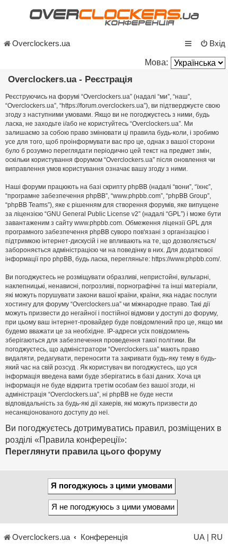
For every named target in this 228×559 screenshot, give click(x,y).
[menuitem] (212, 43)
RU (217, 537)
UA (199, 537)
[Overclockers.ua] (114, 17)
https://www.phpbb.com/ (186, 259)
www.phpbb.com (98, 223)
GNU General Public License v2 (92, 214)
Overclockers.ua (41, 43)
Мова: (156, 62)
